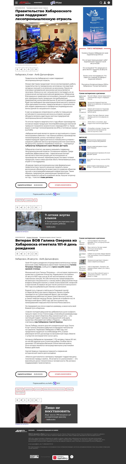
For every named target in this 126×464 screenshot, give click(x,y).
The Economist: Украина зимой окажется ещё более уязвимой (96, 140)
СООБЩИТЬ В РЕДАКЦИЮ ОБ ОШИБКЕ (47, 430)
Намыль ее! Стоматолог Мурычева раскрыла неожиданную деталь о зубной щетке (98, 110)
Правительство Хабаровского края (26, 65)
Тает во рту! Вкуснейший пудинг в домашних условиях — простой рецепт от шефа (98, 274)
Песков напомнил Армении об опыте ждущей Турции (98, 153)
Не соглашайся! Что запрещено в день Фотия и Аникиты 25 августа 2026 (95, 69)
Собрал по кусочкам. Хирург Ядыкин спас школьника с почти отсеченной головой (99, 255)
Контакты (31, 430)
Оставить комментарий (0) (63, 185)
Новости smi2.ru (21, 231)
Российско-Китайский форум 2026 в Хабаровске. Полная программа (95, 85)
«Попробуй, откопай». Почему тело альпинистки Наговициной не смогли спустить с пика (98, 130)
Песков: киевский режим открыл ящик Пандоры (97, 147)
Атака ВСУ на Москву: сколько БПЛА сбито (98, 160)
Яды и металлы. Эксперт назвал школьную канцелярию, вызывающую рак (97, 248)
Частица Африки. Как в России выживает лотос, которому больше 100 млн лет (98, 242)
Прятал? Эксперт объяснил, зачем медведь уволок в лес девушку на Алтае (98, 117)
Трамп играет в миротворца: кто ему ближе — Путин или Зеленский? (98, 166)
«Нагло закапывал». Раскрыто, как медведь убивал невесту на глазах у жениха (99, 268)
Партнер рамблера (45, 456)
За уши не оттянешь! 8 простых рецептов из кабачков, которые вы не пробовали (99, 104)
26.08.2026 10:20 (20, 237)
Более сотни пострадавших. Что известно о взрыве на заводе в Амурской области (95, 77)
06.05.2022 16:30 (20, 8)
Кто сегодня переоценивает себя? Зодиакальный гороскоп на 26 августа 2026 (94, 61)
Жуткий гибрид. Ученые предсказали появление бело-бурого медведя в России (99, 97)
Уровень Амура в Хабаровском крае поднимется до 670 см (95, 54)
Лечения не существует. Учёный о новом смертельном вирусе (98, 260)
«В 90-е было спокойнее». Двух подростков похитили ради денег (98, 122)
